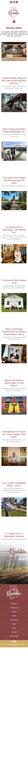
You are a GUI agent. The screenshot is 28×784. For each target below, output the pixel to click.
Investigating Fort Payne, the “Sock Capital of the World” (14, 434)
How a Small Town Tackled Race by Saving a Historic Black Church (14, 331)
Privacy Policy (14, 636)
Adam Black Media (14, 644)
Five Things (14, 620)
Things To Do (14, 607)
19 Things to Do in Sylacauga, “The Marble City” (14, 230)
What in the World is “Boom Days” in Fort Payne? (14, 383)
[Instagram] (17, 2)
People (14, 611)
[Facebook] (14, 2)
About (14, 624)
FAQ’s (14, 628)
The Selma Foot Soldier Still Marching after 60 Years (14, 180)
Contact (14, 632)
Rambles (14, 603)
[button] (11, 2)
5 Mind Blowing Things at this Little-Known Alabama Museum (14, 81)
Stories (14, 615)
